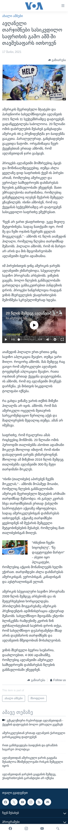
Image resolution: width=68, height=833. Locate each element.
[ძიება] (57, 828)
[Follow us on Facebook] (5, 802)
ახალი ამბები (12, 16)
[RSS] (39, 802)
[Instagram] (26, 828)
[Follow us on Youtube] (22, 802)
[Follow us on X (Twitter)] (14, 802)
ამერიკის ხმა (18, 318)
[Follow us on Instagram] (30, 802)
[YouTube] (42, 828)
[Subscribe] (47, 802)
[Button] (57, 60)
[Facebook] (10, 828)
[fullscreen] (62, 339)
